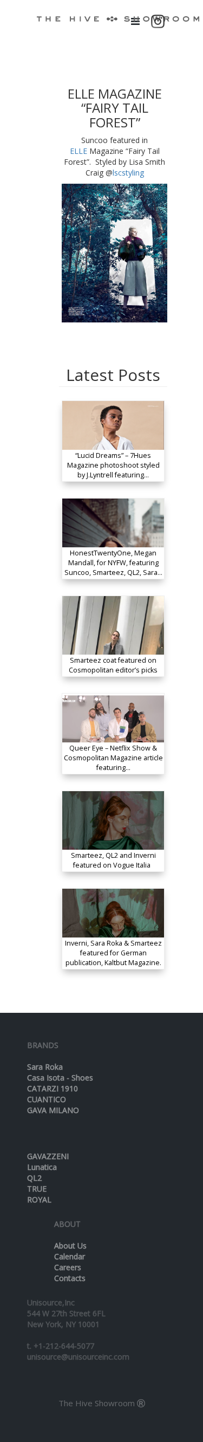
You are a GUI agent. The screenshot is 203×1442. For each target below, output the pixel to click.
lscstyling (128, 172)
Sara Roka (45, 1067)
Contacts (70, 1278)
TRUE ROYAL (39, 1194)
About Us (70, 1245)
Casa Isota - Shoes (60, 1077)
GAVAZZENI (48, 1156)
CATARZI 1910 (52, 1088)
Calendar (69, 1256)
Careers (67, 1267)
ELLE (78, 151)
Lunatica (42, 1167)
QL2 (34, 1178)
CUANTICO (46, 1099)
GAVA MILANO (53, 1110)
